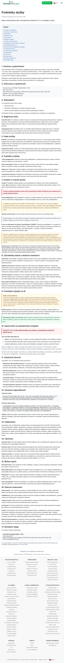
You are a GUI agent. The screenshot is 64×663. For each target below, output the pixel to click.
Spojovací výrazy (52, 598)
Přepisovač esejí (32, 571)
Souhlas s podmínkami (10, 30)
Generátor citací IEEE (52, 618)
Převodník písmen (11, 575)
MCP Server (11, 649)
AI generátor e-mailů (32, 587)
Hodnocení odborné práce (52, 633)
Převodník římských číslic (52, 607)
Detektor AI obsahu (11, 629)
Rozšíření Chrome (11, 645)
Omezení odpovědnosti (11, 50)
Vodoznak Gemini (11, 624)
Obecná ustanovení (10, 58)
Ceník (32, 643)
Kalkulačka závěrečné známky (52, 592)
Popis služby (8, 37)
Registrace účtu (9, 35)
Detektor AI (11, 614)
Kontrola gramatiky (52, 566)
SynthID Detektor (11, 620)
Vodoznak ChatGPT (11, 603)
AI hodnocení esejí (52, 629)
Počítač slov (11, 564)
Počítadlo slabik (52, 614)
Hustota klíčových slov (52, 577)
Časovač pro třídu (52, 605)
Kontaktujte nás (52, 645)
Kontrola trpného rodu (52, 600)
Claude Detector (11, 598)
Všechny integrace (11, 651)
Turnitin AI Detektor (11, 618)
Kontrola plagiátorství (52, 562)
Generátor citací (11, 573)
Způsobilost (8, 33)
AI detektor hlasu (11, 592)
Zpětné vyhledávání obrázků (11, 605)
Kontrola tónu (52, 564)
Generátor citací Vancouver (52, 622)
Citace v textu (52, 624)
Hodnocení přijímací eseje (52, 627)
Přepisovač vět (32, 566)
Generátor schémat (52, 579)
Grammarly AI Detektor (11, 616)
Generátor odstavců (32, 590)
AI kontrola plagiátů (11, 633)
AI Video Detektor (11, 587)
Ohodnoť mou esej (52, 631)
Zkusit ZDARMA (47, 3)
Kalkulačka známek (52, 596)
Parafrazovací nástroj (32, 564)
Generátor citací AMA (52, 620)
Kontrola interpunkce (52, 575)
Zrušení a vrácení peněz (11, 41)
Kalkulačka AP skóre (52, 594)
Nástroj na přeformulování (32, 562)
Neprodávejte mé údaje (52, 643)
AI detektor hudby (11, 594)
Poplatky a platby (9, 39)
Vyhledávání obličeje (11, 607)
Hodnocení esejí (52, 568)
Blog (32, 645)
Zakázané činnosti (10, 48)
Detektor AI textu (11, 631)
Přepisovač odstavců (32, 568)
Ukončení (7, 54)
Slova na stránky (11, 562)
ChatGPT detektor (11, 627)
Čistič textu (11, 571)
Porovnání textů (11, 568)
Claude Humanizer (11, 600)
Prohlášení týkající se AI (11, 45)
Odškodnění (8, 52)
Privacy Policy (24, 544)
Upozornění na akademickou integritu (15, 47)
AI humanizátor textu (32, 573)
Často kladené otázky (32, 647)
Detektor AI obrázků (11, 590)
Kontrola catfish (11, 635)
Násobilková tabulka (52, 603)
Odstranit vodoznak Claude (11, 596)
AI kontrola (11, 609)
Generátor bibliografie (32, 594)
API (11, 647)
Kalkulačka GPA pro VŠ (52, 590)
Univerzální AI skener (11, 611)
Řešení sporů (8, 56)
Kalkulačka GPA (53, 587)
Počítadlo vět (52, 611)
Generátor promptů (32, 592)
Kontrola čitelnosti (52, 571)
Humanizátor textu (32, 575)
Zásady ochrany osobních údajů (28, 659)
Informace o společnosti (11, 32)
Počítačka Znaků (11, 566)
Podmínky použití (42, 659)
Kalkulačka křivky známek (52, 609)
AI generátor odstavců (32, 596)
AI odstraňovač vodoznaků (11, 622)
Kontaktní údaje (9, 60)
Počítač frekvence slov (52, 573)
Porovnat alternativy (32, 649)
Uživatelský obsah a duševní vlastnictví (15, 43)
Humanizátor (11, 643)
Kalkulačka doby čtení (52, 616)
